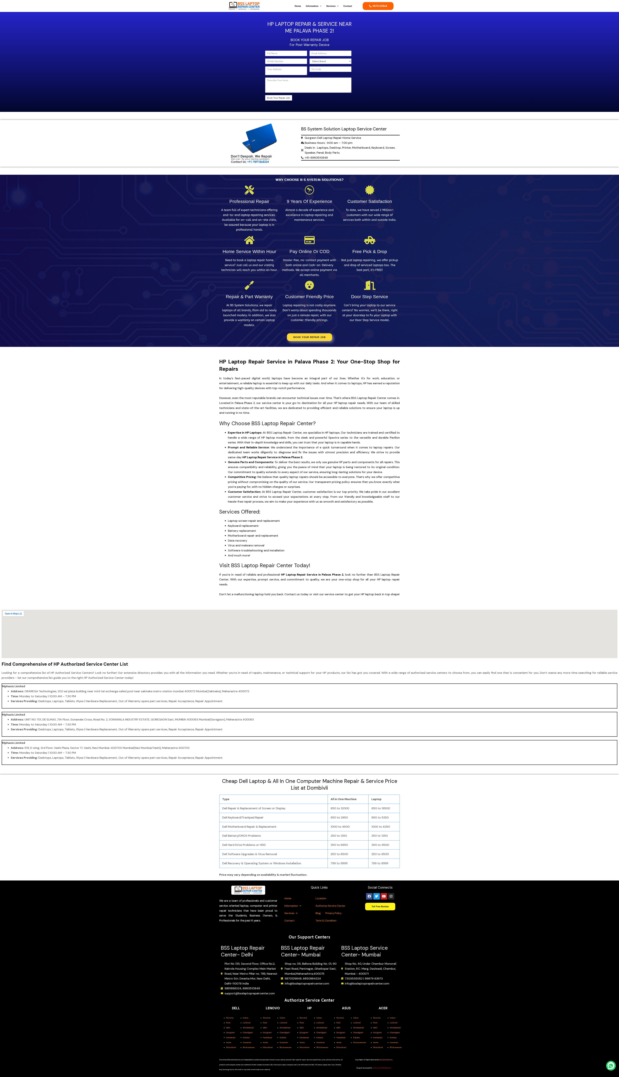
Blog (318, 913)
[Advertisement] (240, 62)
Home (298, 6)
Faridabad (230, 1037)
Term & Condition (326, 920)
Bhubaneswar (249, 1047)
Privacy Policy (333, 913)
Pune (228, 1023)
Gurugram (230, 1032)
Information (312, 6)
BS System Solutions (386, 1060)
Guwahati (247, 1042)
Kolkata (246, 1037)
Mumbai (230, 1018)
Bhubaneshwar (359, 1042)
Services (331, 6)
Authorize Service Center (330, 905)
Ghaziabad (231, 1047)
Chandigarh (248, 1032)
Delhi (228, 1028)
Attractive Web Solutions (382, 1068)
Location (321, 898)
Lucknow (246, 1023)
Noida (228, 1042)
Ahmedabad (248, 1028)
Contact (347, 6)
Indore (245, 1018)
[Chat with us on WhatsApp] (611, 1066)
